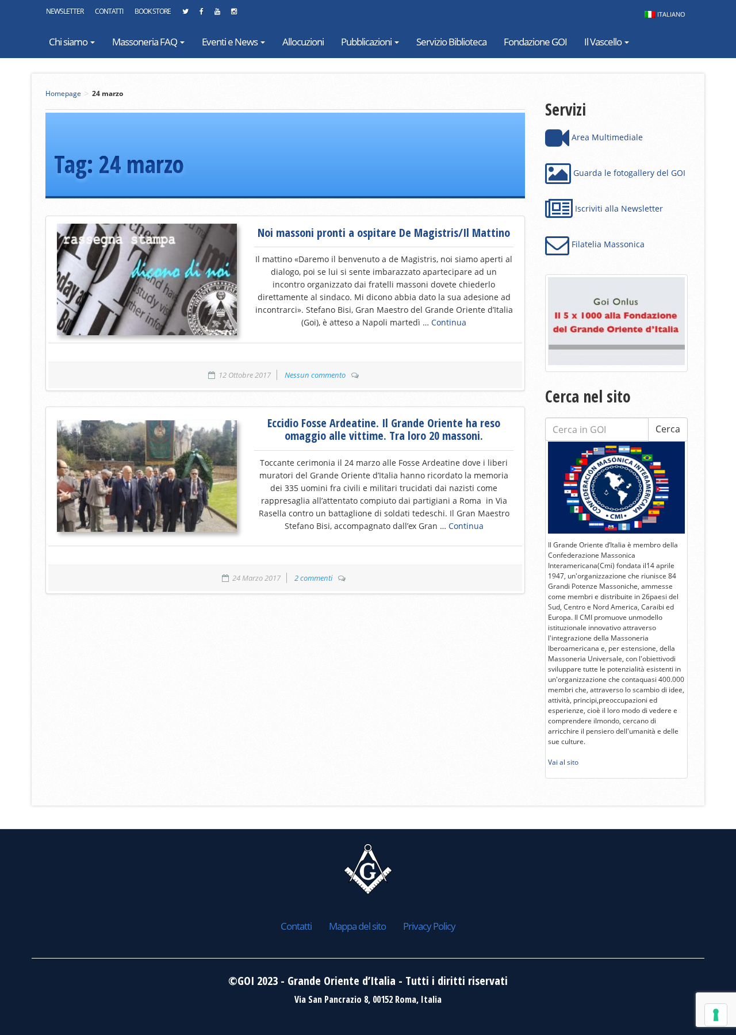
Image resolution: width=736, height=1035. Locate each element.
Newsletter (64, 11)
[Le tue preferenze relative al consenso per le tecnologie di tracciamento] (716, 1015)
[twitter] (185, 14)
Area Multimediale (606, 137)
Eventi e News (230, 41)
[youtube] (217, 14)
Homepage (63, 93)
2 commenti (313, 578)
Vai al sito (563, 762)
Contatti (109, 11)
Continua (448, 322)
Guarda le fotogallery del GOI (628, 172)
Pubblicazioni (367, 41)
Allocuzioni (303, 41)
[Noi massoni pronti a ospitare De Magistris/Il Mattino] (147, 279)
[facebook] (201, 14)
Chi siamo (69, 41)
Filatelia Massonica (607, 244)
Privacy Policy (429, 926)
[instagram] (233, 14)
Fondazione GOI (535, 41)
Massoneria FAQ (145, 41)
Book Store (153, 11)
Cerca (668, 429)
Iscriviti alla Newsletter (618, 208)
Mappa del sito (357, 926)
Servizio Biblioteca (451, 41)
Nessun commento (315, 375)
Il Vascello (603, 41)
